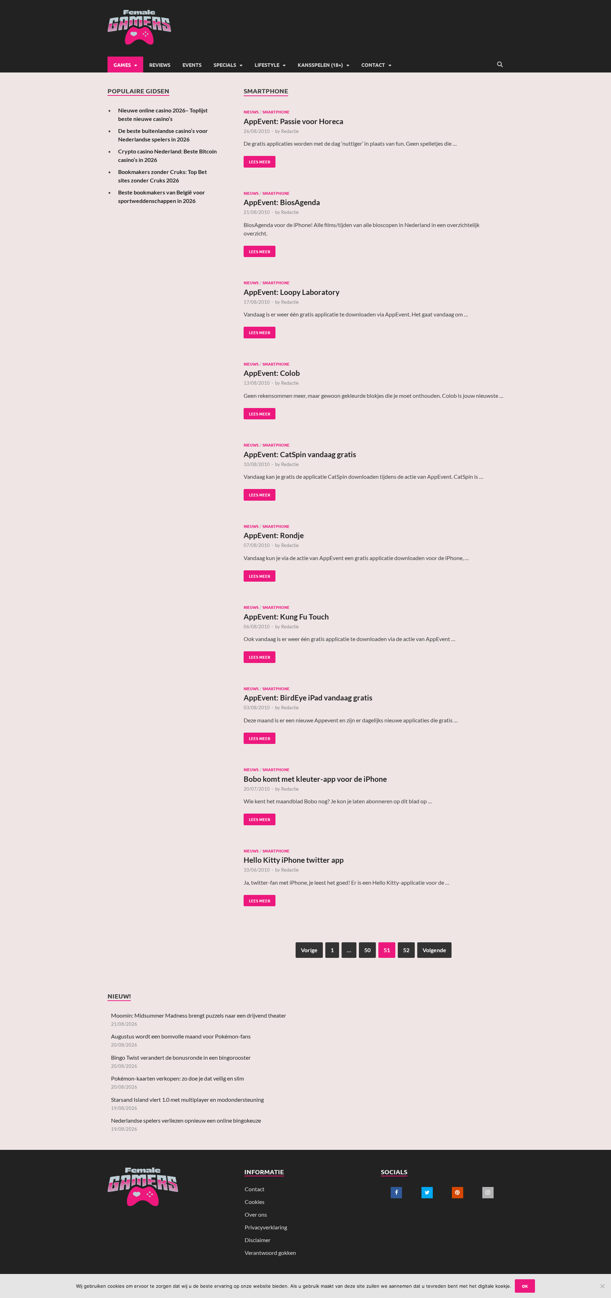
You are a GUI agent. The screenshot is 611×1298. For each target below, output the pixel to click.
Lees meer (257, 160)
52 (406, 950)
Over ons (256, 1214)
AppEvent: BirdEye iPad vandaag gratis (308, 697)
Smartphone (276, 112)
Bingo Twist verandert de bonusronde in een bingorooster (181, 1057)
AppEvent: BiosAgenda (282, 202)
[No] (602, 1286)
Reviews (159, 65)
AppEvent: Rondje (274, 535)
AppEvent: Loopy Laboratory (291, 291)
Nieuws (251, 112)
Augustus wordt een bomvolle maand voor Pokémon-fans (181, 1036)
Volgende (434, 950)
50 (367, 950)
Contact (373, 65)
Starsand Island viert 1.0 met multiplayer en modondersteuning (187, 1099)
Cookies (254, 1201)
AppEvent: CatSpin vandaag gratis (300, 454)
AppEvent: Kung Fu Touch (286, 616)
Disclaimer (257, 1239)
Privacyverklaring (266, 1227)
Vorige (309, 950)
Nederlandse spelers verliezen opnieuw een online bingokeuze (186, 1120)
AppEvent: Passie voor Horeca (293, 121)
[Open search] (500, 65)
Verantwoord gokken (270, 1252)
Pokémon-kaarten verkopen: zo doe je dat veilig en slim (177, 1078)
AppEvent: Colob (272, 372)
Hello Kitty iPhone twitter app (294, 859)
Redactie (290, 131)
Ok (525, 1286)
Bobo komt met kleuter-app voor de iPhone (315, 778)
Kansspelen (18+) (320, 65)
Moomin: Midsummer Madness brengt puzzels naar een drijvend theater (198, 1015)
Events (192, 65)
